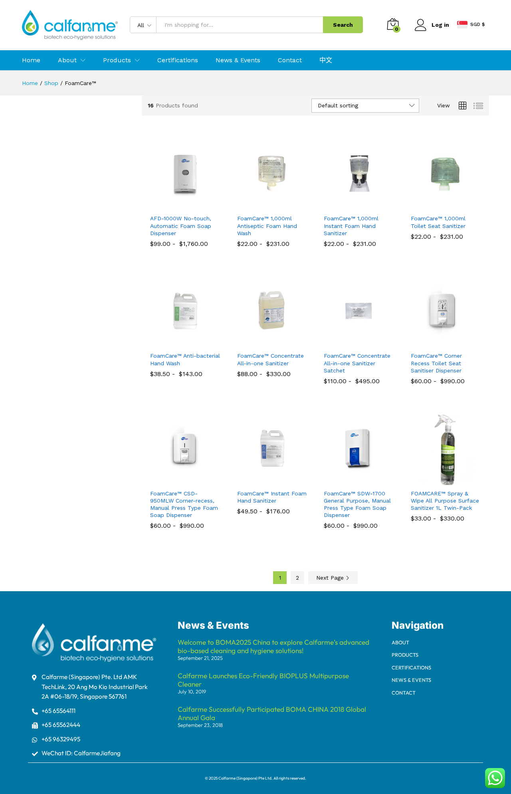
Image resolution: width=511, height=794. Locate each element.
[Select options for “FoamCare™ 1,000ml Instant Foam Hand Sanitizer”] (350, 205)
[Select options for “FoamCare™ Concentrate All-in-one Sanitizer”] (262, 342)
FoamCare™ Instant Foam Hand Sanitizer (272, 497)
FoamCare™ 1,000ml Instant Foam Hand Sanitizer (351, 225)
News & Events (238, 60)
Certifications (177, 60)
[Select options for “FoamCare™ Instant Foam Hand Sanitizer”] (262, 480)
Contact (290, 60)
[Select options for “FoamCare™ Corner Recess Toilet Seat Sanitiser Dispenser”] (436, 342)
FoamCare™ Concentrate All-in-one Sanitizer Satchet (357, 362)
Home (31, 60)
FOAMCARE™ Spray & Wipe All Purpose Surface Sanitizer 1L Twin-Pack (445, 500)
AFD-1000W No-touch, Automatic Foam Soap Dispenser (180, 225)
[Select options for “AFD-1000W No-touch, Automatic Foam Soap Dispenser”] (176, 205)
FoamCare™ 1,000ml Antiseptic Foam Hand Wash (267, 225)
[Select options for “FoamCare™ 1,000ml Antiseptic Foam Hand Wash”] (262, 205)
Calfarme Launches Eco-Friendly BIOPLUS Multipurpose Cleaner (263, 679)
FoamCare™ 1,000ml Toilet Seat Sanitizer (438, 222)
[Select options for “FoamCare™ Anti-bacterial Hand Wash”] (176, 342)
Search (343, 25)
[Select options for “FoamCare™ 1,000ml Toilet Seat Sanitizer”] (436, 205)
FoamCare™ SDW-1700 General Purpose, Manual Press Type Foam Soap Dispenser (357, 504)
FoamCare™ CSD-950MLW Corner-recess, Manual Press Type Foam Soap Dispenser (184, 504)
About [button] (67, 60)
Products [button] (117, 60)
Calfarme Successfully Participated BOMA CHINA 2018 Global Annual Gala (272, 713)
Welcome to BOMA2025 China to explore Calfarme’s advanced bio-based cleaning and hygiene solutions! (273, 646)
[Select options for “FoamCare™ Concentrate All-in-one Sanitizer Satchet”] (350, 342)
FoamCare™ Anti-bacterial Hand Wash (185, 359)
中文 (325, 60)
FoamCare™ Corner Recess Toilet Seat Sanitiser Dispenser (436, 362)
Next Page (331, 577)
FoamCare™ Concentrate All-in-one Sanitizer (270, 359)
